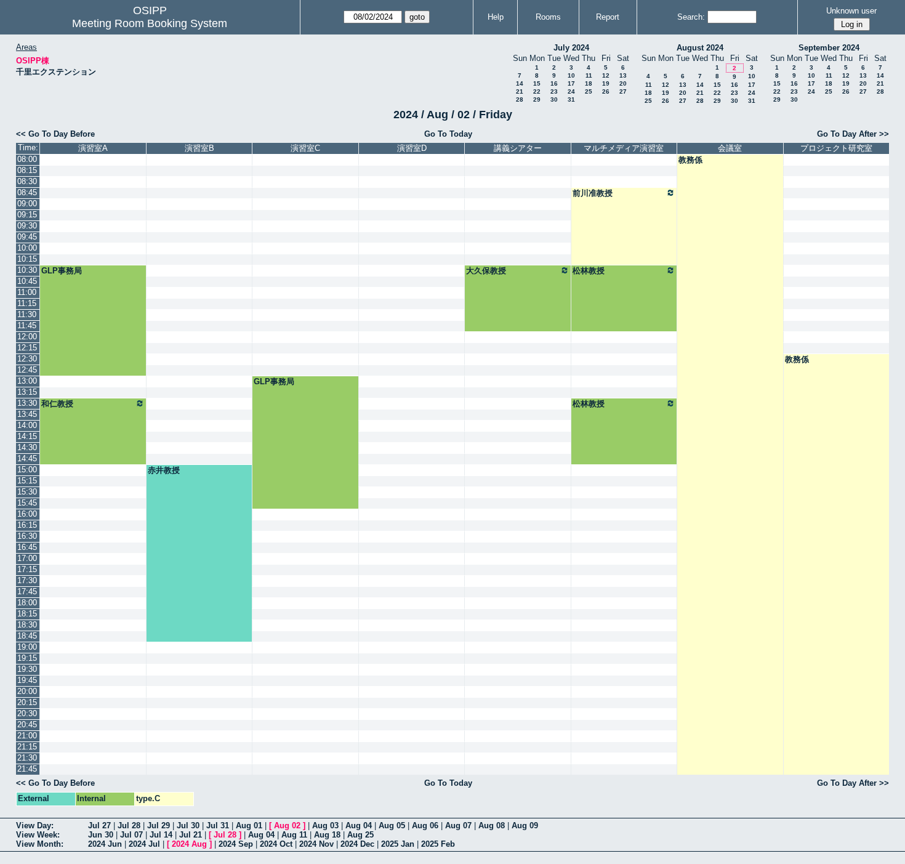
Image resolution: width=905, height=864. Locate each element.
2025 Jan (397, 844)
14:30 (27, 447)
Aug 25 (360, 834)
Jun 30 (100, 834)
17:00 (27, 558)
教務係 (690, 159)
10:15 (27, 259)
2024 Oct (276, 844)
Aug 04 (358, 825)
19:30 (27, 669)
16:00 (27, 514)
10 (571, 75)
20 (623, 83)
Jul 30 (188, 825)
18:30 (27, 624)
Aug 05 (392, 825)
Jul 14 (161, 834)
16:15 (27, 525)
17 (571, 83)
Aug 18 (327, 834)
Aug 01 (249, 825)
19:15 (27, 658)
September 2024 (828, 47)
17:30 (27, 580)
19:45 (27, 680)
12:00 (27, 336)
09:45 (27, 236)
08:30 (27, 181)
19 (605, 83)
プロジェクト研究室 (836, 148)
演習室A (93, 148)
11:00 (26, 292)
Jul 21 (190, 834)
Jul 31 (217, 825)
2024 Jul (144, 844)
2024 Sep (236, 844)
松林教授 (589, 270)
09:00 (27, 203)
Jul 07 (131, 834)
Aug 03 (325, 825)
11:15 (26, 303)
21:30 (27, 757)
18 (588, 83)
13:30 (27, 403)
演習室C (305, 148)
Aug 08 (491, 825)
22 (537, 91)
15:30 (27, 491)
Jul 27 (99, 825)
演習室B (199, 148)
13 (623, 75)
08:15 (27, 170)
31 (571, 99)
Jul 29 (158, 825)
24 (571, 91)
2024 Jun (105, 844)
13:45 (27, 414)
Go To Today (448, 134)
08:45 (27, 192)
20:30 (27, 713)
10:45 (27, 281)
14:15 (27, 436)
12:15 (27, 347)
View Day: (35, 825)
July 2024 (571, 47)
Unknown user (851, 10)
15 (537, 83)
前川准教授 (593, 193)
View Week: (38, 834)
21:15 (27, 746)
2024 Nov (316, 844)
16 (554, 83)
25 (588, 91)
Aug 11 (294, 834)
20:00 (27, 691)
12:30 (27, 358)
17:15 (27, 569)
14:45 (27, 458)
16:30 (27, 536)
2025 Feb (438, 844)
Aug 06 (425, 825)
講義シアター (518, 148)
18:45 (27, 635)
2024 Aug (189, 844)
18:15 (27, 613)
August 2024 (700, 47)
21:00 (27, 735)
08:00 (27, 159)
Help (496, 17)
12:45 (27, 369)
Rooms (548, 17)
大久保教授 (486, 270)
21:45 (27, 768)
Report (607, 17)
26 (605, 91)
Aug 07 (458, 825)
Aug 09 (525, 825)
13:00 (27, 381)
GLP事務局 (61, 270)
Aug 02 (287, 825)
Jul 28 (129, 825)
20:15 (27, 702)
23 (554, 91)
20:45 (27, 724)
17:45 (27, 591)
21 (519, 91)
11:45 (26, 325)
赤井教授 (164, 470)
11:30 (26, 314)
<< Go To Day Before (55, 134)
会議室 (730, 148)
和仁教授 (57, 403)
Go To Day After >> (853, 134)
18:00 (27, 602)
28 (519, 99)
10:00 (27, 247)
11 (588, 75)
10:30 (27, 270)
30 (554, 99)
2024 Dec (357, 844)
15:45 (27, 502)
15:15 (27, 480)
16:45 (27, 547)
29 (537, 99)
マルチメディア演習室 (624, 148)
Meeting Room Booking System (149, 23)
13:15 (27, 392)
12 (605, 75)
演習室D (412, 148)
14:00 (27, 425)
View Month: (39, 844)
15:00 (27, 469)
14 (519, 83)
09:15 (27, 214)
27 (623, 91)
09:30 (27, 225)
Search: (691, 17)
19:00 (27, 647)
